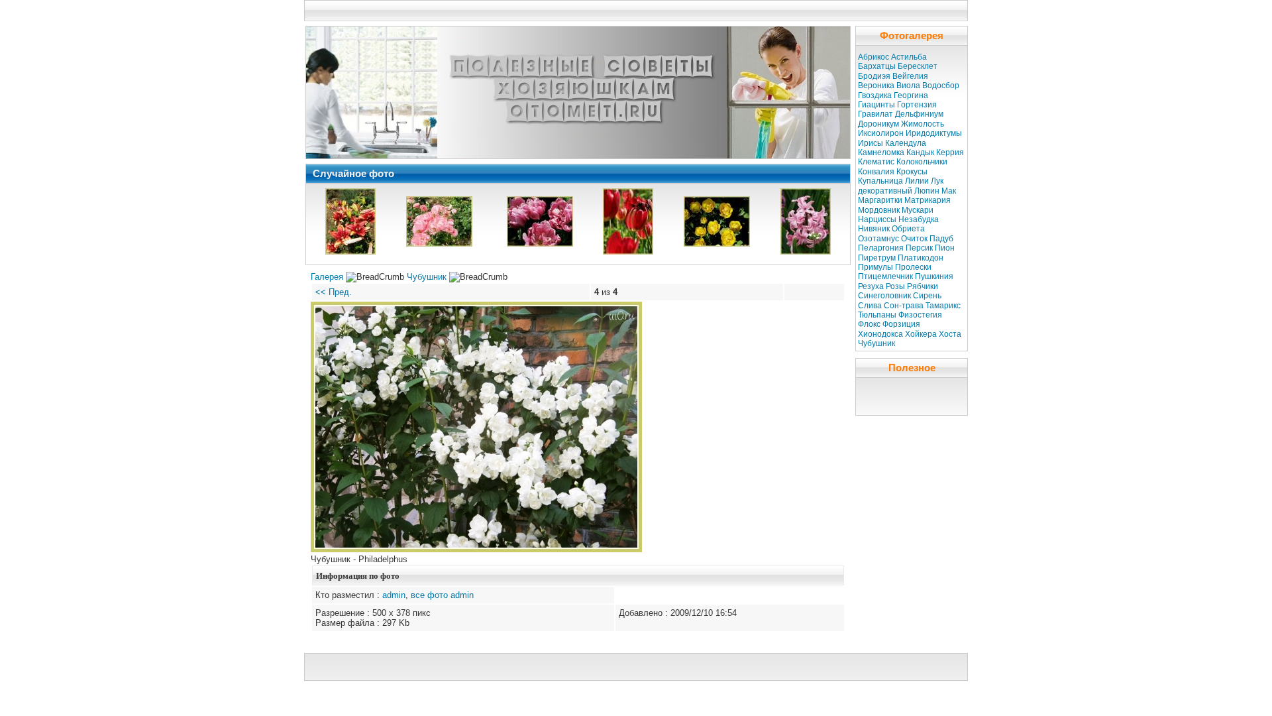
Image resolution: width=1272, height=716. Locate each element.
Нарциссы (877, 219)
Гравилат (875, 114)
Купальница (880, 181)
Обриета (908, 228)
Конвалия (876, 171)
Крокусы (912, 171)
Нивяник (874, 228)
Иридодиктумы (934, 133)
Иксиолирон (881, 133)
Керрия (950, 152)
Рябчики (922, 286)
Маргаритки (880, 200)
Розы (895, 286)
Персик (919, 248)
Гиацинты (876, 104)
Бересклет (917, 66)
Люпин (926, 191)
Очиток (914, 238)
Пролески (913, 267)
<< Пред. (333, 292)
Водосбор (940, 85)
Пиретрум (877, 258)
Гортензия (917, 104)
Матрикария (927, 200)
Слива (870, 305)
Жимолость (922, 124)
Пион (945, 248)
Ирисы (870, 143)
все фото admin (442, 595)
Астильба (909, 57)
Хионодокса (880, 334)
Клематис (876, 161)
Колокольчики (921, 161)
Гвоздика (875, 95)
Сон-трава (904, 305)
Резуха (871, 286)
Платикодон (920, 258)
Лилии (917, 181)
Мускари (917, 210)
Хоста (950, 334)
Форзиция (901, 324)
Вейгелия (910, 76)
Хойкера (921, 334)
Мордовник (879, 210)
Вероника (876, 85)
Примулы (875, 267)
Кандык (920, 152)
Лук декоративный (900, 185)
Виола (908, 85)
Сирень (927, 295)
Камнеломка (881, 152)
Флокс (869, 324)
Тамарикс (943, 305)
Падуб (941, 238)
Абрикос (873, 57)
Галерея (327, 277)
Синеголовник (884, 295)
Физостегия (920, 315)
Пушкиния (934, 276)
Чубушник (427, 277)
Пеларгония (881, 248)
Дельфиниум (919, 114)
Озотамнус (878, 238)
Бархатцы (877, 66)
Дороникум (878, 124)
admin (393, 595)
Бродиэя (874, 76)
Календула (905, 143)
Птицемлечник (885, 276)
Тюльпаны (877, 315)
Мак (948, 191)
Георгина (911, 95)
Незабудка (918, 219)
